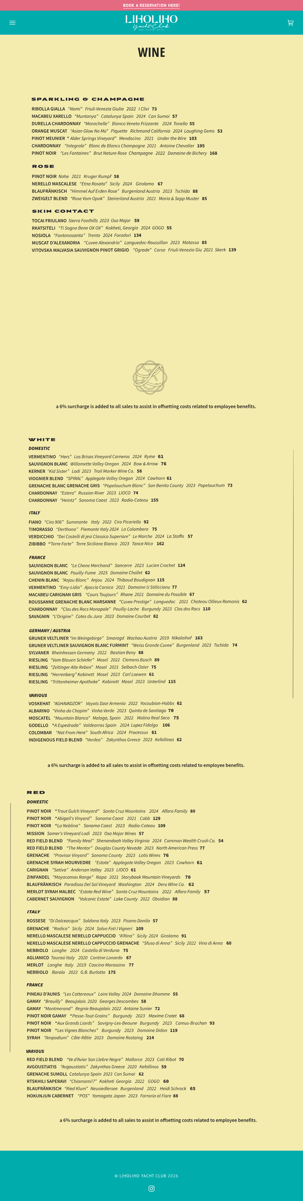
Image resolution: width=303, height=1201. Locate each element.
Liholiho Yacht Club (143, 1175)
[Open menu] (18, 23)
